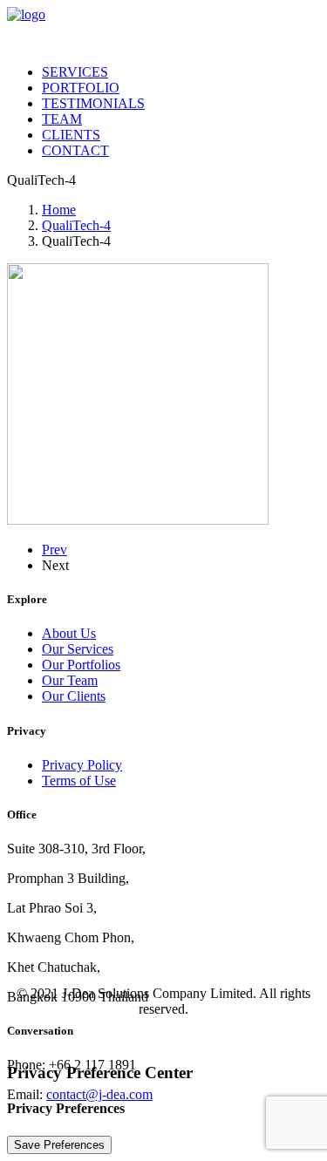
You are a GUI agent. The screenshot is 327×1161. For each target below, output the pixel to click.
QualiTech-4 (76, 225)
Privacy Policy (82, 764)
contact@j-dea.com (99, 1094)
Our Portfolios (81, 664)
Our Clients (74, 696)
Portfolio (80, 87)
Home (59, 209)
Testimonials (93, 103)
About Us (69, 633)
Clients (71, 134)
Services (75, 71)
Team (62, 119)
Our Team (70, 680)
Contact (75, 150)
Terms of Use (79, 780)
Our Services (77, 649)
